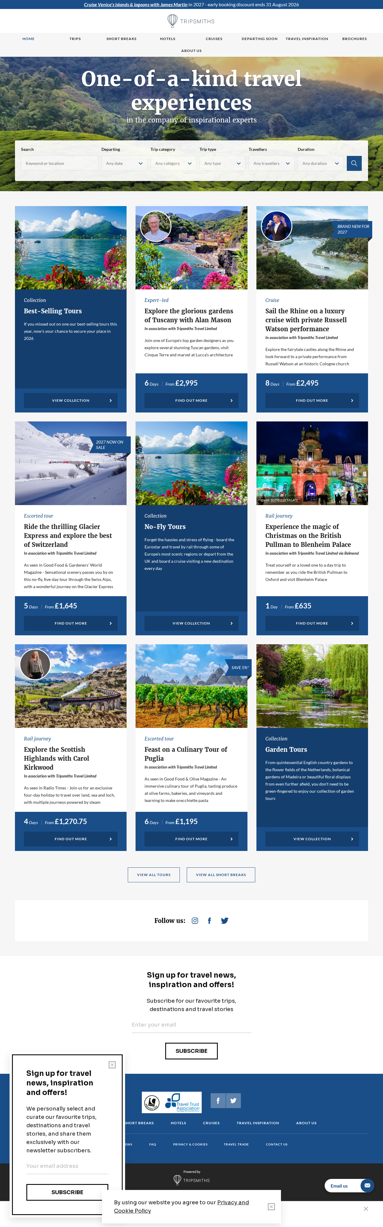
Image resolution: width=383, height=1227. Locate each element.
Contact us (277, 1144)
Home (28, 38)
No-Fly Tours (165, 526)
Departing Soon (260, 38)
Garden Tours (286, 749)
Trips (75, 38)
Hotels (167, 38)
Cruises (214, 38)
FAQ (152, 1144)
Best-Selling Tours (53, 311)
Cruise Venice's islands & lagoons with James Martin (136, 4)
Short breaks (121, 38)
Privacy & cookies (190, 1144)
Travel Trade (236, 1144)
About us (191, 50)
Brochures (354, 38)
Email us (339, 1185)
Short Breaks (139, 1123)
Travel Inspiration (307, 38)
